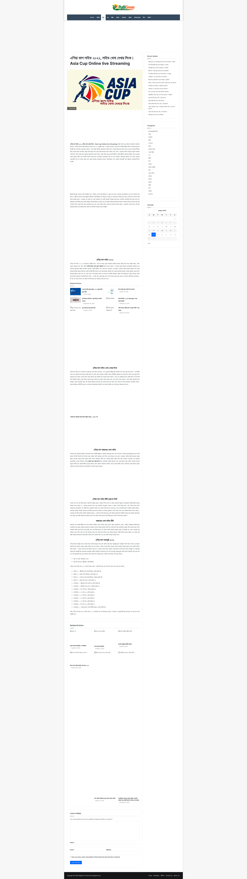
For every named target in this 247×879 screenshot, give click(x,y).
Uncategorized (152, 131)
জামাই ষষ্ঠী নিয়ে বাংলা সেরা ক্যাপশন (156, 100)
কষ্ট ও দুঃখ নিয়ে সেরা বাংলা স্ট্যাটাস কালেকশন (158, 91)
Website (108, 850)
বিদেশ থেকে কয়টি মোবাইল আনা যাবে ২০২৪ (79, 665)
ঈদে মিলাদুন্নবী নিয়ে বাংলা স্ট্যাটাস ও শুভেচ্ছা (158, 64)
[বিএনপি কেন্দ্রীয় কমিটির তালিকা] (129, 636)
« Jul (148, 243)
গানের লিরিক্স (151, 152)
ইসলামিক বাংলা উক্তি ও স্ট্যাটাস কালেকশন (157, 85)
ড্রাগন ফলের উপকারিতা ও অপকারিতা (78, 645)
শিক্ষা (144, 17)
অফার (149, 134)
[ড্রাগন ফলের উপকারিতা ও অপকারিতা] (80, 637)
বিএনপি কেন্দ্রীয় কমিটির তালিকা (125, 644)
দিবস (149, 170)
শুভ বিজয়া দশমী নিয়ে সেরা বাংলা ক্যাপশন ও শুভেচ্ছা (159, 73)
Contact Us (169, 875)
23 (149, 234)
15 (175, 226)
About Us (176, 875)
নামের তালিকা (151, 173)
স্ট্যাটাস (149, 17)
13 (166, 226)
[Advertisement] (123, 35)
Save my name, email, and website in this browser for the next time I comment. (96, 857)
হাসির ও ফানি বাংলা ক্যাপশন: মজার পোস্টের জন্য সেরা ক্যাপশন (162, 82)
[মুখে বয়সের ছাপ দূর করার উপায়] (75, 309)
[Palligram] (123, 7)
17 (153, 230)
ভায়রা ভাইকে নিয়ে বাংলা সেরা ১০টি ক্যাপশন (158, 103)
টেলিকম (98, 17)
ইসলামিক (150, 137)
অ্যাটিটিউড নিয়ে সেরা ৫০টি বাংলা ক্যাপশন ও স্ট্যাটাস (160, 94)
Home (92, 17)
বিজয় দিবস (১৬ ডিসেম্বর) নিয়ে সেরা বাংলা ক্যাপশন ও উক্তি (161, 61)
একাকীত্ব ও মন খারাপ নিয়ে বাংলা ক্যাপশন (157, 76)
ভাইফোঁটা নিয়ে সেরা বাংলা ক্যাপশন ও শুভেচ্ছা (158, 67)
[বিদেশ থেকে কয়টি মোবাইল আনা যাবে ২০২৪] (80, 657)
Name (72, 842)
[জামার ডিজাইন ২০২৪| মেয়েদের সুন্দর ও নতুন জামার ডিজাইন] (111, 300)
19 (162, 230)
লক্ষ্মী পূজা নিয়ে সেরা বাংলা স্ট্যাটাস (155, 114)
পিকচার (150, 179)
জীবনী (149, 158)
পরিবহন (130, 17)
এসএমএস (150, 143)
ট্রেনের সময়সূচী (151, 167)
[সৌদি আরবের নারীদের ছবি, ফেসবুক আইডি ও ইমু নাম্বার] (111, 310)
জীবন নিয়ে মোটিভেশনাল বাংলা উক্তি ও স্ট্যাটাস (158, 79)
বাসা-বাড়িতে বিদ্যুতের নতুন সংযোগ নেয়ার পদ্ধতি (104, 798)
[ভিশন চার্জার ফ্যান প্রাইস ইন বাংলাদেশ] (111, 291)
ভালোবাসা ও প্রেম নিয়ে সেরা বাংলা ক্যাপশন (157, 88)
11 (157, 226)
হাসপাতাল (124, 17)
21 (170, 230)
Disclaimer (156, 875)
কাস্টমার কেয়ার (137, 17)
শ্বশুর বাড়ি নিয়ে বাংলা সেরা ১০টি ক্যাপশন (157, 111)
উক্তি (112, 17)
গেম (108, 17)
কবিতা (149, 146)
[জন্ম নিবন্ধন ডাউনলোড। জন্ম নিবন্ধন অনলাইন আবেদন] (75, 300)
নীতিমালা (162, 875)
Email (72, 850)
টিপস (103, 17)
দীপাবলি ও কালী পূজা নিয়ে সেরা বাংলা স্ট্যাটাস (158, 70)
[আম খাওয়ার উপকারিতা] (104, 637)
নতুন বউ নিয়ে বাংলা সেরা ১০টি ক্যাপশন (157, 97)
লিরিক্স (149, 185)
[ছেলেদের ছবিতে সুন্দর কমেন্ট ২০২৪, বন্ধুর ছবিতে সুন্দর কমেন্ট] (75, 291)
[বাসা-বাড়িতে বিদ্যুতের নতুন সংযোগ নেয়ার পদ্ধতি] (104, 724)
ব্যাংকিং (117, 17)
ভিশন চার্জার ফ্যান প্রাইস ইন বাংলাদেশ (126, 289)
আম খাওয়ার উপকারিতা (99, 646)
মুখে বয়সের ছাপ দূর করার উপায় (88, 308)
